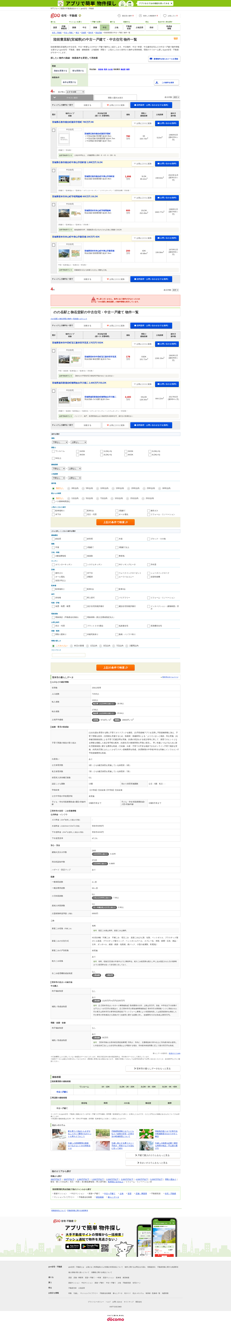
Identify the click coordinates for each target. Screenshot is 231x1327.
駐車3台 (122, 589)
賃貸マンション (108, 1278)
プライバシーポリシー (96, 1302)
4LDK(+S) (156, 455)
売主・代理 (92, 514)
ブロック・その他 (158, 539)
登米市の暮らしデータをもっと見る (153, 1068)
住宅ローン (137, 1283)
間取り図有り (61, 634)
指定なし (60, 488)
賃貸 (129, 1193)
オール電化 (123, 514)
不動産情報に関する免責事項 (77, 1210)
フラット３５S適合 (95, 626)
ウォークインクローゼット (130, 573)
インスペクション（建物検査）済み (165, 607)
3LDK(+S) (108, 455)
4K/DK (130, 455)
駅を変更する (78, 71)
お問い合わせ (117, 1302)
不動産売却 (72, 1288)
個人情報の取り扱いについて (78, 1272)
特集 (70, 1293)
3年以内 (74, 488)
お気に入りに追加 (116, 105)
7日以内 (119, 645)
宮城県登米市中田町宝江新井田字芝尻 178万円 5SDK (77, 343)
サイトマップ (129, 1302)
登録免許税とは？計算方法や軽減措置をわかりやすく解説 (166, 1133)
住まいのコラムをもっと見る (154, 1163)
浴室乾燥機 (155, 577)
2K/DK (130, 451)
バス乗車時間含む (62, 501)
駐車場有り (60, 511)
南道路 (90, 556)
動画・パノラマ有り (127, 634)
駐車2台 (90, 511)
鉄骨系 (90, 539)
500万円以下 (69, 1179)
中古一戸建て (109, 1193)
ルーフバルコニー (126, 577)
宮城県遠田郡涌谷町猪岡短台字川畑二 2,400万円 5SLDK (79, 383)
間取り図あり (170, 1179)
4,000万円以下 (142, 1179)
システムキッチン (94, 564)
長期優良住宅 (156, 626)
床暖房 (90, 577)
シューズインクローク (160, 573)
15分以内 (134, 498)
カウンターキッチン (63, 564)
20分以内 (150, 498)
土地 (121, 1193)
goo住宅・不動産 (55, 1267)
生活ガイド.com (174, 1053)
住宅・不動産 (170, 1193)
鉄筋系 (58, 539)
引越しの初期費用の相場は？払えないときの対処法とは (79, 1145)
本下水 (58, 514)
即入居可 (91, 598)
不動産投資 (127, 1283)
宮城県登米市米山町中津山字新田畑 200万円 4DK (76, 237)
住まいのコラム (138, 1293)
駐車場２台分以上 (115, 1182)
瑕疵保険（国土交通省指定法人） (101, 617)
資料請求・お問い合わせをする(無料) (152, 105)
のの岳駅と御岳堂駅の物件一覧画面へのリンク (69, 319)
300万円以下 (56, 1179)
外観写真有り (92, 634)
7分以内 (103, 498)
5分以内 (89, 498)
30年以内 (166, 488)
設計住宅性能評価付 (95, 606)
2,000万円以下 (112, 1179)
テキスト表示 (72, 98)
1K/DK (82, 451)
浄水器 (153, 564)
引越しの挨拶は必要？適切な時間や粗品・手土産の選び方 (166, 1145)
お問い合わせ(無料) (168, 123)
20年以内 (135, 488)
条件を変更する (69, 82)
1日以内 (93, 645)
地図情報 (165, 1293)
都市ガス (154, 511)
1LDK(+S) (108, 451)
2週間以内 (133, 645)
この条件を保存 (168, 83)
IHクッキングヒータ (127, 564)
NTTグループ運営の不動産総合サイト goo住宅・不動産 (72, 8)
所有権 (58, 598)
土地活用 (81, 1288)
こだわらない (62, 645)
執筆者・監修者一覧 (153, 1293)
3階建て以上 (124, 547)
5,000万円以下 (156, 1179)
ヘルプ (108, 1302)
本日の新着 (79, 645)
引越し (76, 1293)
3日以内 (106, 645)
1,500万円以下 (98, 1179)
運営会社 (138, 1302)
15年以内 (120, 488)
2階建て (122, 511)
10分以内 (119, 498)
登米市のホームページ (170, 677)
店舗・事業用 (141, 1193)
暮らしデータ (113, 1197)
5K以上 (58, 458)
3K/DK (82, 455)
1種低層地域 (60, 556)
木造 (121, 539)
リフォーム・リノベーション (163, 514)
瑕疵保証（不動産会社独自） (67, 617)
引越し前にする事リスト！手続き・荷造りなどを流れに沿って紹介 (122, 1145)
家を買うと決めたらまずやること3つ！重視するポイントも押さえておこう (79, 1133)
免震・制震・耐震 (62, 606)
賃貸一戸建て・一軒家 (93, 1278)
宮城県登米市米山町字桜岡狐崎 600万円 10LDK (75, 196)
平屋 (57, 547)
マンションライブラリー (89, 1293)
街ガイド (127, 1293)
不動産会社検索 (105, 1293)
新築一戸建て (99, 1283)
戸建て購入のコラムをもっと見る (154, 1155)
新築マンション (74, 1283)
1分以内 (74, 498)
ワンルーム (60, 451)
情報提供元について (58, 1210)
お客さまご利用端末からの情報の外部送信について (104, 1267)
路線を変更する (60, 71)
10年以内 (104, 488)
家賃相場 (100, 1197)
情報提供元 (151, 1267)
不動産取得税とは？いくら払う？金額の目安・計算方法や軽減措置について (122, 1133)
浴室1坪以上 (60, 580)
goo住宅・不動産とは (76, 1267)
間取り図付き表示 (115, 98)
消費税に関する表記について (101, 1272)
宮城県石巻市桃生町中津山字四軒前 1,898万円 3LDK (77, 162)
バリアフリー (124, 598)
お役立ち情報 (53, 1293)
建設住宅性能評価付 (127, 606)
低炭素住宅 (123, 626)
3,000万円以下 (127, 1179)
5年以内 (89, 488)
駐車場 (118, 1278)
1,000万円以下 (83, 1179)
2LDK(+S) (156, 451)
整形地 (121, 556)
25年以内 (151, 488)
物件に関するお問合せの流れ (135, 1267)
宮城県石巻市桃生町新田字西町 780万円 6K (73, 122)
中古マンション (87, 1283)
